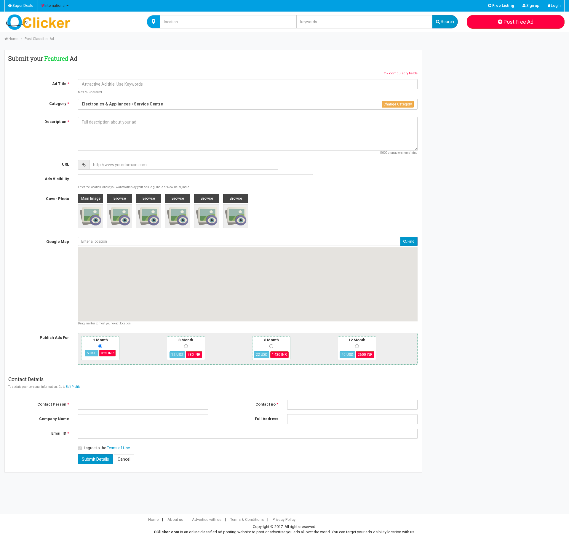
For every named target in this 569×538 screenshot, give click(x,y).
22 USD (262, 355)
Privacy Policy (284, 519)
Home (13, 39)
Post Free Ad (517, 22)
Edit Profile (73, 386)
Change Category (397, 104)
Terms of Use (118, 448)
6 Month (271, 340)
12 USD (177, 355)
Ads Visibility (57, 179)
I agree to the (107, 448)
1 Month (100, 346)
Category (59, 103)
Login (555, 5)
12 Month (357, 340)
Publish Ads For (54, 337)
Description (56, 121)
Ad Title (60, 83)
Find (410, 241)
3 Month (185, 340)
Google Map (57, 241)
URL (65, 164)
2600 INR (365, 355)
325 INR (107, 353)
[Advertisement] (498, 92)
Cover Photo (57, 198)
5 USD (92, 353)
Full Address (266, 419)
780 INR (194, 355)
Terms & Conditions (247, 519)
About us (175, 519)
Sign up (532, 5)
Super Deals (22, 5)
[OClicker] (71, 22)
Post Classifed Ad (39, 39)
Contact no (266, 404)
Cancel (124, 459)
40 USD (347, 355)
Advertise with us (206, 519)
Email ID (60, 433)
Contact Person (53, 404)
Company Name (54, 419)
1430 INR (279, 355)
